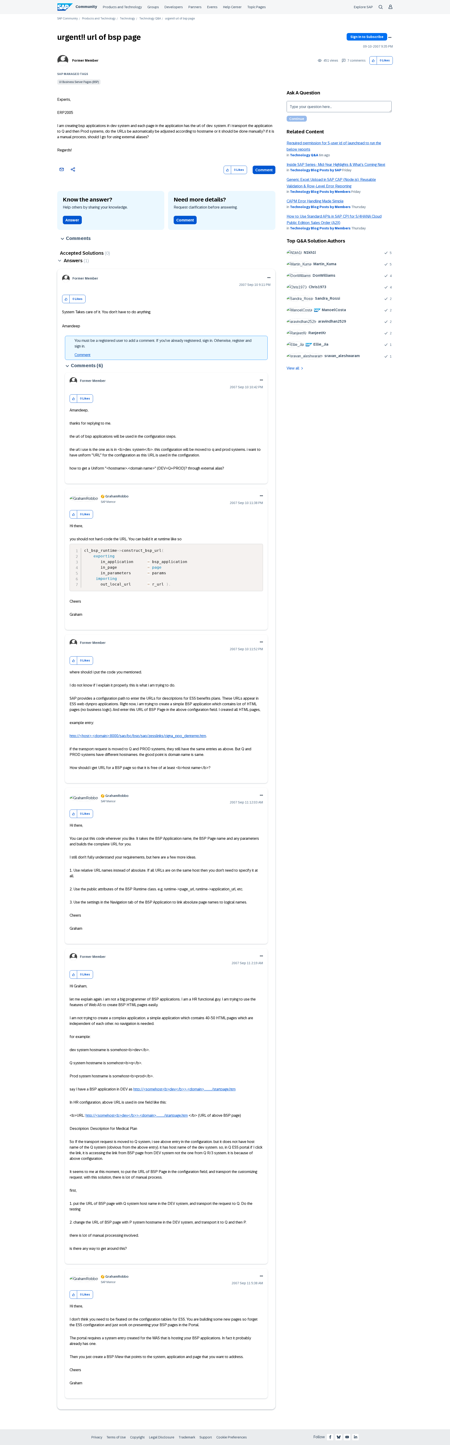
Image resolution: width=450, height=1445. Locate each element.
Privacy (96, 1437)
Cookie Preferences (231, 1437)
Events (212, 7)
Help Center (232, 7)
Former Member (85, 60)
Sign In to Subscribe (366, 37)
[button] (373, 60)
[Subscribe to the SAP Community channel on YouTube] (347, 1437)
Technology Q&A (150, 18)
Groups (153, 7)
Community (86, 7)
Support (205, 1437)
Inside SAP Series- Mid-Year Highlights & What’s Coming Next (336, 165)
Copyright (137, 1437)
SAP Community (67, 18)
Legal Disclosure (161, 1437)
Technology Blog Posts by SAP (315, 170)
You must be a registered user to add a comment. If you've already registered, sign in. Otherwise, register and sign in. (163, 343)
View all (293, 368)
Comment (264, 170)
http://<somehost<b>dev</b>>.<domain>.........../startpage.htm (184, 1089)
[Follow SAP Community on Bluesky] (339, 1437)
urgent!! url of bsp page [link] (180, 18)
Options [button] (390, 37)
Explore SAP (363, 7)
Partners (195, 7)
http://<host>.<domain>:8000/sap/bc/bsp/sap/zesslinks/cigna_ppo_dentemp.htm (138, 736)
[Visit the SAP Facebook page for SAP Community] (330, 1437)
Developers (174, 7)
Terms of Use (116, 1437)
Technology (127, 18)
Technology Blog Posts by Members (320, 192)
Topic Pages (256, 7)
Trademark (187, 1437)
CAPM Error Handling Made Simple (315, 201)
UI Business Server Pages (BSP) (79, 82)
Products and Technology (122, 7)
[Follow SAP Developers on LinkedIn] (355, 1437)
